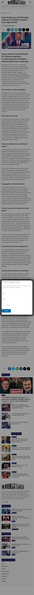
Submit (6, 311)
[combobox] (4, 305)
